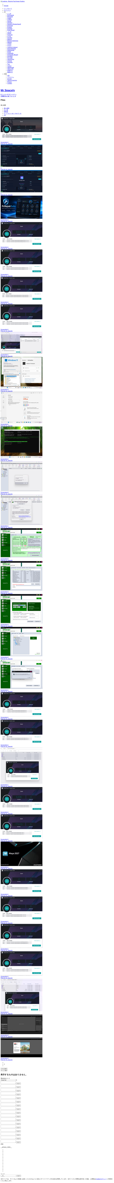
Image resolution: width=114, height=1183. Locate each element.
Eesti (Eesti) (11, 30)
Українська (10, 67)
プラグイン (10, 77)
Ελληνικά (10, 25)
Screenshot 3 (5, 389)
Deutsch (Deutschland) (14, 24)
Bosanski (10, 16)
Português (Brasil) (12, 54)
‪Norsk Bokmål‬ (11, 48)
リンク (3, 1174)
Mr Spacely (8, 90)
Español (9, 28)
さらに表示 (4, 1068)
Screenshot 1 (5, 142)
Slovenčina (10, 59)
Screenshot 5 (5, 559)
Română (9, 56)
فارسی (9, 31)
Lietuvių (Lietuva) (12, 47)
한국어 (9, 45)
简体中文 (10, 70)
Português (10, 53)
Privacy (9, 82)
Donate (9, 79)
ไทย (8, 64)
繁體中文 (10, 72)
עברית (9, 36)
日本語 (9, 44)
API (8, 75)
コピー (18, 1083)
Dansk (9, 21)
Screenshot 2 (5, 219)
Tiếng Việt (10, 69)
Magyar (9, 39)
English (9, 27)
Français (10, 34)
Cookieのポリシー (101, 1179)
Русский (9, 57)
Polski (9, 51)
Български (10, 15)
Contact (9, 83)
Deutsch (9, 22)
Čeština (9, 19)
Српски (9, 60)
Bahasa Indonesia (12, 40)
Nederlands (10, 50)
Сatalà (9, 18)
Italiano (9, 42)
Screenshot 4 (5, 591)
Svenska (10, 62)
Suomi (9, 33)
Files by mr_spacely (7, 143)
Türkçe (9, 66)
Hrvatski (9, 37)
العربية (9, 13)
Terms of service (12, 80)
